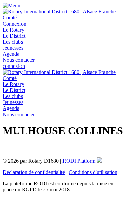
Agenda (11, 54)
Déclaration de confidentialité (34, 172)
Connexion (14, 24)
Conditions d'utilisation (93, 172)
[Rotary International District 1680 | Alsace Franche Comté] (63, 17)
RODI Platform (78, 161)
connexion (14, 66)
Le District (14, 36)
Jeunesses (13, 48)
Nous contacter (19, 60)
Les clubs (13, 42)
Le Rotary (13, 30)
